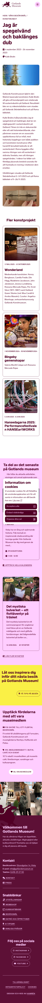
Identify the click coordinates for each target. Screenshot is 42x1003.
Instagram (21, 950)
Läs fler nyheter (14, 656)
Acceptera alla (12, 506)
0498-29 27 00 (17, 872)
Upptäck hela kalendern (18, 565)
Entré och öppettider (17, 919)
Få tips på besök (29, 694)
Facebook (21, 957)
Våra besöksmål (17, 16)
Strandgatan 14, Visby (26, 866)
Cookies (32, 987)
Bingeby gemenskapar (15, 358)
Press (8, 883)
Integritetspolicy (15, 987)
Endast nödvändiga (15, 513)
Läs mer (16, 501)
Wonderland (14, 270)
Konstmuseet (10, 19)
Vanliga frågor (13, 929)
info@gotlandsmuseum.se (21, 869)
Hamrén (31, 993)
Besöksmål (11, 914)
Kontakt (10, 878)
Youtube (21, 963)
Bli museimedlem (22, 772)
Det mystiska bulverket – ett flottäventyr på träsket (17, 612)
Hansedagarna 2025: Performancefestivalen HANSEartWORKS (21, 426)
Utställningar (14, 900)
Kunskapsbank (13, 909)
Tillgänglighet (21, 982)
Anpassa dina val (14, 519)
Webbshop (11, 904)
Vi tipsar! (10, 924)
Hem (5, 16)
